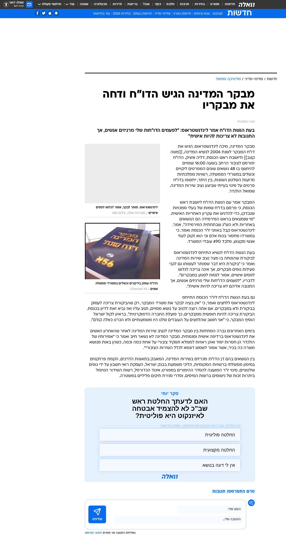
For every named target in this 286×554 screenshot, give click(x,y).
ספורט (214, 4)
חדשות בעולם (142, 13)
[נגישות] (6, 4)
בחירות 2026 (121, 13)
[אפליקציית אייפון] (50, 13)
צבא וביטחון (202, 13)
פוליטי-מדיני (162, 13)
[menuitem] (227, 4)
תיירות (117, 4)
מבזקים (218, 13)
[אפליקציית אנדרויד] (56, 13)
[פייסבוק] (37, 13)
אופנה (84, 4)
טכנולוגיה (100, 4)
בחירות (200, 4)
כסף (158, 4)
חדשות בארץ (182, 13)
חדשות (230, 4)
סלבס (170, 4)
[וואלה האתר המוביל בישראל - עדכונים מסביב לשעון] (247, 4)
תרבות (184, 4)
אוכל (146, 4)
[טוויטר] (43, 13)
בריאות (132, 4)
